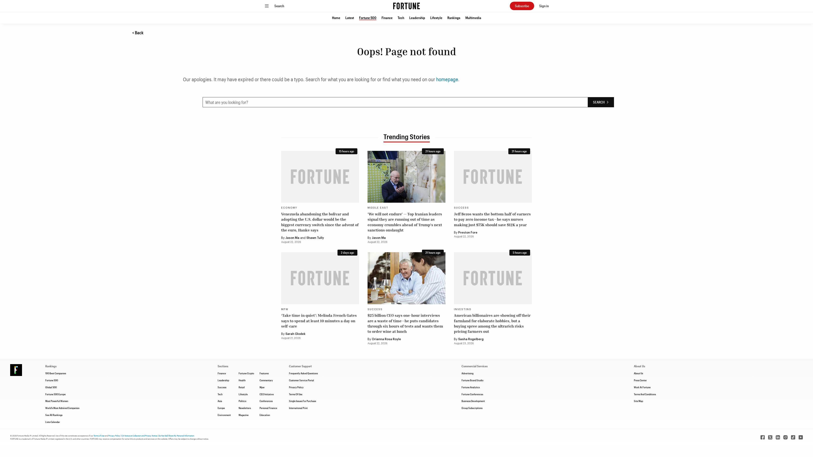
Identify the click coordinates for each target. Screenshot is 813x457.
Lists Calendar (52, 421)
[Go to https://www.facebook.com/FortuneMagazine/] (762, 437)
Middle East (378, 207)
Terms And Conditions (645, 394)
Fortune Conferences (472, 394)
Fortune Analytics (471, 387)
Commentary (266, 380)
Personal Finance (268, 407)
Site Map (638, 400)
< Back (138, 32)
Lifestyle (436, 18)
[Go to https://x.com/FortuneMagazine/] (770, 437)
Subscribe (522, 6)
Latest (349, 18)
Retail (242, 387)
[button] (336, 17)
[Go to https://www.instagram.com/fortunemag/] (785, 437)
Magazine (244, 414)
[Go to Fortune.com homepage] (406, 6)
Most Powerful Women (56, 400)
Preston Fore (467, 232)
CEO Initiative (267, 394)
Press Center (640, 380)
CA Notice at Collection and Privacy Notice (139, 435)
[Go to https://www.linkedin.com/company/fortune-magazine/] (778, 437)
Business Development (473, 400)
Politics (242, 400)
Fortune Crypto (246, 373)
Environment (224, 414)
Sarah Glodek (295, 334)
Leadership (417, 18)
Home (336, 18)
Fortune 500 (367, 18)
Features (264, 373)
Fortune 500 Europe (55, 394)
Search (279, 6)
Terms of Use (99, 435)
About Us (638, 373)
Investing (462, 309)
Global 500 (51, 387)
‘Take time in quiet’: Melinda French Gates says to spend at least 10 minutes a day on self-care (319, 320)
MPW (284, 309)
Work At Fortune (642, 387)
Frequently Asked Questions (303, 373)
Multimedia (473, 18)
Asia (220, 400)
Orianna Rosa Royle (386, 339)
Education (265, 414)
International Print (298, 407)
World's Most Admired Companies (62, 407)
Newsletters (245, 407)
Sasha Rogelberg (471, 339)
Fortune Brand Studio (472, 380)
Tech (401, 18)
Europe (221, 407)
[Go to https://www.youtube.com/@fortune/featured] (801, 437)
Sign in (544, 6)
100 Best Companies (55, 373)
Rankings (453, 18)
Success (461, 207)
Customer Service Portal (301, 380)
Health (242, 380)
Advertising (467, 373)
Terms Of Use (295, 394)
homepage (447, 79)
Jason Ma (292, 238)
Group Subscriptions (472, 407)
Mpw (262, 387)
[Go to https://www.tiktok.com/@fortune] (793, 437)
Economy (289, 207)
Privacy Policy (296, 387)
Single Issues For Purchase (302, 400)
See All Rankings (53, 414)
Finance (387, 18)
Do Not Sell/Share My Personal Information (176, 435)
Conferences (266, 400)
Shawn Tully (315, 238)
